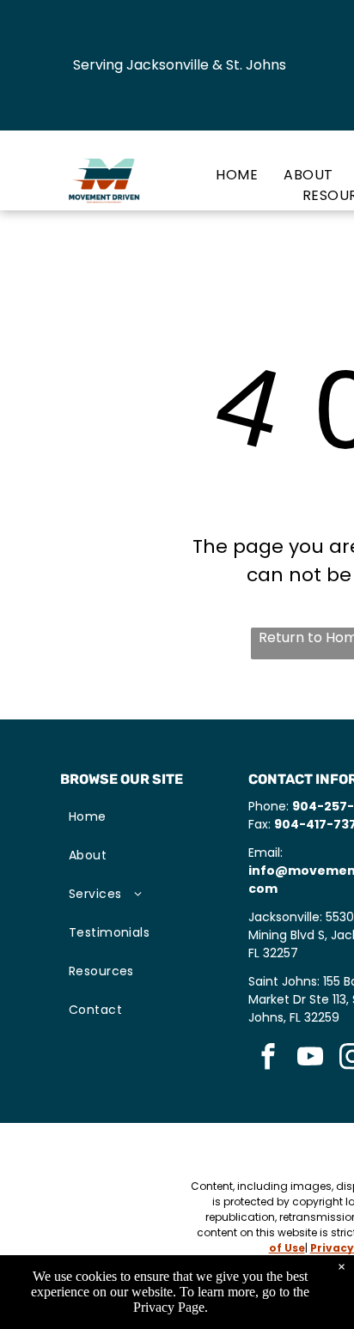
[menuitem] (224, 175)
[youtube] (309, 1058)
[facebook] (267, 1058)
